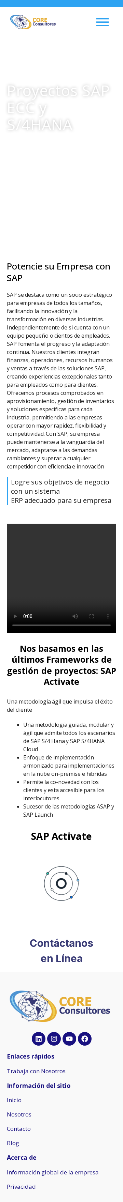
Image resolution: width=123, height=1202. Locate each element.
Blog (13, 1143)
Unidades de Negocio (37, 144)
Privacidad (21, 1186)
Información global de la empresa (53, 1172)
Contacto (19, 1128)
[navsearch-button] (76, 22)
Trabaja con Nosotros (36, 1071)
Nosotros (19, 1114)
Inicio (14, 1100)
